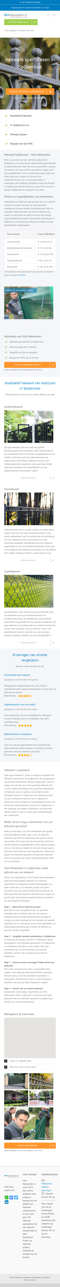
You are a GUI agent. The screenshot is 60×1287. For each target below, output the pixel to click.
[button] (30, 1061)
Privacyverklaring (30, 1280)
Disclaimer (46, 1277)
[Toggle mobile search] (48, 15)
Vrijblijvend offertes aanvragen (46, 1187)
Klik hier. (22, 275)
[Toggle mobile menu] (54, 15)
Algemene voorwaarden (32, 1277)
